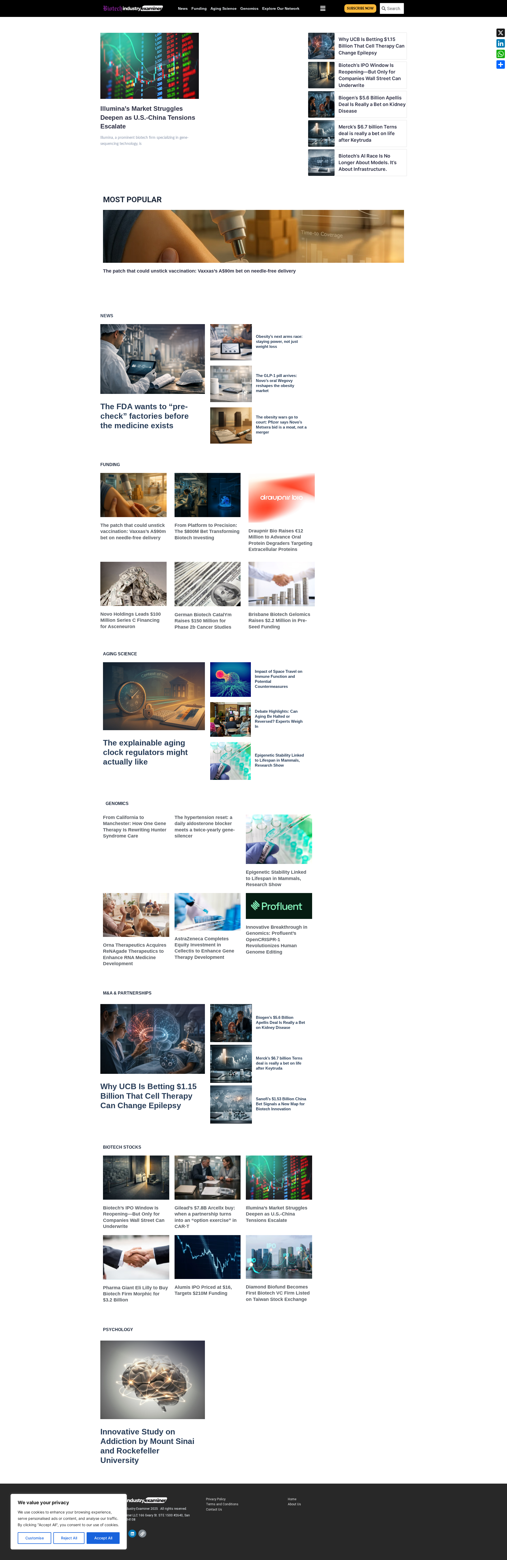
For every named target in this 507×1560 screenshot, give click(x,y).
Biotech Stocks (122, 1147)
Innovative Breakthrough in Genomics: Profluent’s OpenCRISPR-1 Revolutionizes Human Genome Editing (276, 939)
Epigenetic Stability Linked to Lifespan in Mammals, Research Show (279, 760)
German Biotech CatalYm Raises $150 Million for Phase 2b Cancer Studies (203, 621)
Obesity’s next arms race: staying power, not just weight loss (279, 341)
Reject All (69, 1538)
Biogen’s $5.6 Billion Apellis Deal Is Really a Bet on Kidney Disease (372, 104)
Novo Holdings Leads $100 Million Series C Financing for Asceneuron (130, 620)
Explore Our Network (280, 8)
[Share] (500, 64)
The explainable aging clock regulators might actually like (145, 752)
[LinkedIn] (500, 43)
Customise (34, 1538)
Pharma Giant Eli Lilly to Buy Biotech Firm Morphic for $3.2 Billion (135, 1294)
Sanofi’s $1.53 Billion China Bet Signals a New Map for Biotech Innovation (281, 1104)
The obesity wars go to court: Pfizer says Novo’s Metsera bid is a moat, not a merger (281, 424)
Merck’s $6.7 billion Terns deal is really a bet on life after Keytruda (368, 133)
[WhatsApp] (500, 54)
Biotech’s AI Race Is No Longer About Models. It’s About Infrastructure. (368, 162)
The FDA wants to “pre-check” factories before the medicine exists (144, 416)
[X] (500, 32)
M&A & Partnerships (127, 993)
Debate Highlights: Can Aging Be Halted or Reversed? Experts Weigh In (279, 719)
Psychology (118, 1329)
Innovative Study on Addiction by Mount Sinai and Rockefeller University (147, 1446)
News (183, 8)
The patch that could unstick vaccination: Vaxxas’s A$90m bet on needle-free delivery (199, 271)
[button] (322, 8)
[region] (69, 1521)
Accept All (103, 1538)
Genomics (249, 8)
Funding (199, 8)
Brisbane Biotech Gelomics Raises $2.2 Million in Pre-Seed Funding (279, 620)
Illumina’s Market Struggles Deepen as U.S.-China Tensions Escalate (147, 117)
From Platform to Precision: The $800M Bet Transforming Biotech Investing (207, 531)
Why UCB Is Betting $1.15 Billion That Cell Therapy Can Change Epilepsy (372, 45)
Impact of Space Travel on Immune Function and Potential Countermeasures (278, 679)
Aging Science (223, 8)
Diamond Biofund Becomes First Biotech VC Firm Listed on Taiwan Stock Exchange (278, 1293)
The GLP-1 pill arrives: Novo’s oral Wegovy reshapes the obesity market (276, 383)
